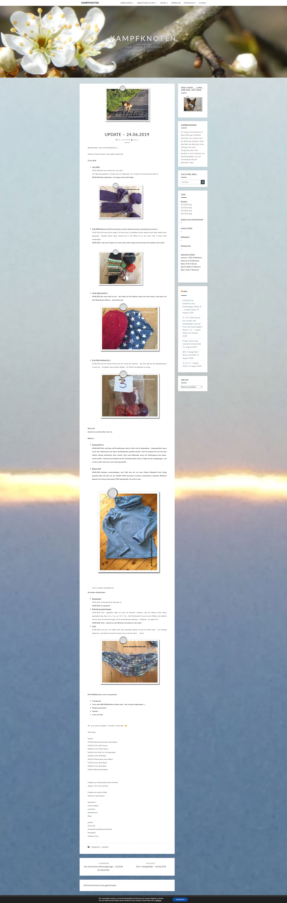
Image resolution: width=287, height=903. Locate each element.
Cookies (202, 3)
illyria (135, 140)
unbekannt (91, 809)
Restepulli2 (92, 829)
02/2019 (90, 745)
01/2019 (90, 742)
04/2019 (90, 752)
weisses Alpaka (93, 806)
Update (163, 3)
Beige (90, 816)
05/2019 (90, 756)
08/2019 (90, 766)
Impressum (175, 3)
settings (158, 901)
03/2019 (90, 749)
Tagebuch (95, 847)
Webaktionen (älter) (146, 3)
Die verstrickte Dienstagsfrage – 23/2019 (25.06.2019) (103, 866)
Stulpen (90, 786)
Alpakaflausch (93, 812)
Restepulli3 (92, 833)
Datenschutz (189, 3)
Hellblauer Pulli (93, 836)
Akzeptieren (180, 899)
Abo (185, 292)
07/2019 (90, 763)
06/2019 (90, 759)
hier (112, 588)
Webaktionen (126, 3)
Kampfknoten (90, 2)
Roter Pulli (91, 826)
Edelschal (91, 796)
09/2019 (90, 769)
